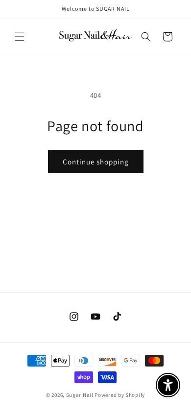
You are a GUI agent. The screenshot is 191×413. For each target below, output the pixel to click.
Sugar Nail (80, 394)
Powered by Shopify (120, 394)
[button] (19, 36)
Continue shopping (96, 161)
